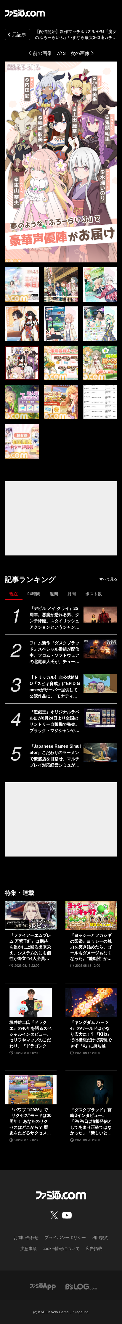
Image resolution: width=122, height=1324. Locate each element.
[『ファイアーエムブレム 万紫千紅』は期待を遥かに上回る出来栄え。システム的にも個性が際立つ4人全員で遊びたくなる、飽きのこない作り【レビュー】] (31, 915)
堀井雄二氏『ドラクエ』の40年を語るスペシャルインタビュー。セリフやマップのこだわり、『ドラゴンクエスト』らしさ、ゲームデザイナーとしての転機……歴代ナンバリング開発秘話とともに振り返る (30, 1034)
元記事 (19, 34)
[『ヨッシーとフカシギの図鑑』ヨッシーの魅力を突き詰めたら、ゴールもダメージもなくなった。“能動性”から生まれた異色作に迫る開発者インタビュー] (91, 915)
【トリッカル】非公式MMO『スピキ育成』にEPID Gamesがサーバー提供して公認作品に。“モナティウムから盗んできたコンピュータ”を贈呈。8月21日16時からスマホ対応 (55, 686)
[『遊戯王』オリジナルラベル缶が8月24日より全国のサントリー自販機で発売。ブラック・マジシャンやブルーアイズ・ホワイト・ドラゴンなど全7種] (100, 718)
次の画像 (79, 53)
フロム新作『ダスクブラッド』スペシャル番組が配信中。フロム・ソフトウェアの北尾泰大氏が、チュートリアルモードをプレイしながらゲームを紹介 (54, 652)
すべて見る (108, 579)
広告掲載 (94, 1248)
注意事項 (28, 1248)
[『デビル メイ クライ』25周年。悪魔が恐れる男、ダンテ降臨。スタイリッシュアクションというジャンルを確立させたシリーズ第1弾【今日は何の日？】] (100, 614)
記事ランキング (30, 579)
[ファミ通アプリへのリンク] (43, 1285)
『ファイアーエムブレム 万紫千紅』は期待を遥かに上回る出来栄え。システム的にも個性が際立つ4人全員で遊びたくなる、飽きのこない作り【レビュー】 (30, 946)
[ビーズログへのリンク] (81, 1285)
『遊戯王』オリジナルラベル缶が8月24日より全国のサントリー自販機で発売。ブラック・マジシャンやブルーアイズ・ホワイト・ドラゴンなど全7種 (54, 721)
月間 (72, 593)
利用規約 (100, 1237)
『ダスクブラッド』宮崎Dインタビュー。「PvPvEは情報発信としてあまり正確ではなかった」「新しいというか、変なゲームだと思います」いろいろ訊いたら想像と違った (91, 1121)
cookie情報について (61, 1248)
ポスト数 (93, 593)
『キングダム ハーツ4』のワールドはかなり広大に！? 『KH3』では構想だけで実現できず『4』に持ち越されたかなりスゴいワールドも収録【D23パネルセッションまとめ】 (91, 1034)
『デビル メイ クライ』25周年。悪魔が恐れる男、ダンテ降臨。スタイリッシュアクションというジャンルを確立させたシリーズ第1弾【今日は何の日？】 (54, 617)
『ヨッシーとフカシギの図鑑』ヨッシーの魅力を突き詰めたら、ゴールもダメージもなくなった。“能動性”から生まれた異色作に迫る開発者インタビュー (91, 946)
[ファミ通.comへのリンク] (25, 13)
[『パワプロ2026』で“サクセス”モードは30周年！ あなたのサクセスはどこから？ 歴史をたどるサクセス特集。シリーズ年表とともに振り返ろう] (31, 1089)
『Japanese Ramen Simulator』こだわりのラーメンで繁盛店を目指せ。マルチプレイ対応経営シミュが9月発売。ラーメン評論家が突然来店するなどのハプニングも (55, 755)
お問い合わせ (26, 1237)
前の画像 (42, 53)
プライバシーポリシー (65, 1237)
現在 (13, 593)
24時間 (33, 593)
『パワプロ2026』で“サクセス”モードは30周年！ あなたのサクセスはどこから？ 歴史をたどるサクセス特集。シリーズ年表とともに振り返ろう (30, 1121)
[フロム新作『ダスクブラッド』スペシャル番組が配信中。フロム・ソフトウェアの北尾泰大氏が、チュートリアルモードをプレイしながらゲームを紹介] (100, 649)
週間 (54, 593)
